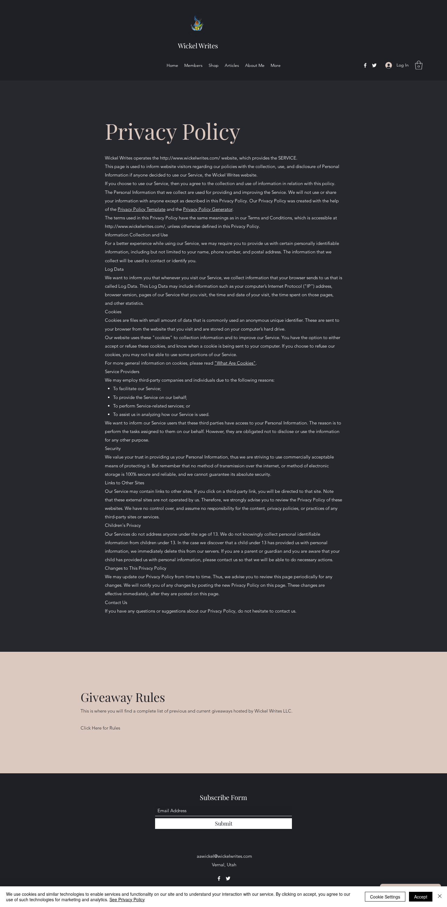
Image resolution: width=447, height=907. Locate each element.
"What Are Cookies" (235, 363)
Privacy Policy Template (141, 209)
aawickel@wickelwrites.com (224, 856)
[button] (418, 65)
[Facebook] (365, 65)
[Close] (439, 896)
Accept (420, 897)
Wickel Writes (198, 45)
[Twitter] (374, 65)
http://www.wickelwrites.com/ (190, 158)
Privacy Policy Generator (207, 209)
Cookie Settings (385, 897)
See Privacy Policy (127, 899)
